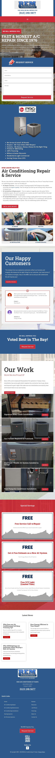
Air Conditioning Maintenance (11, 707)
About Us (33, 714)
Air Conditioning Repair (10, 704)
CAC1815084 (32, 678)
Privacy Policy (41, 752)
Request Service (27, 97)
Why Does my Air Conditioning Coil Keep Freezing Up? (11, 626)
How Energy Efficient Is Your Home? (39, 625)
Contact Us (34, 717)
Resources (33, 704)
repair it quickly (15, 187)
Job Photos (34, 707)
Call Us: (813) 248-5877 (10, 206)
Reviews (33, 701)
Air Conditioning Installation (11, 711)
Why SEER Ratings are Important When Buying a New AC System (12, 647)
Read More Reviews (11, 282)
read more (6, 637)
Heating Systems (8, 714)
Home (5, 701)
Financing (33, 711)
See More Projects (9, 392)
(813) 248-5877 (27, 12)
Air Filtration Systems (9, 717)
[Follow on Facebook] (27, 747)
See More (45, 414)
